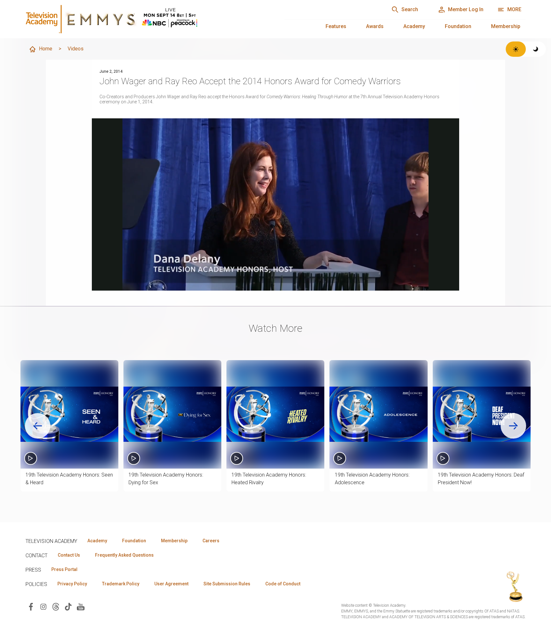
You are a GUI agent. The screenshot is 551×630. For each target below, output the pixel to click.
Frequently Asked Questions (124, 555)
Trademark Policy (120, 583)
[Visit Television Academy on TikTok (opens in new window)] (68, 606)
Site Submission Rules (226, 583)
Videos (76, 49)
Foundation (458, 26)
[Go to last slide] (37, 426)
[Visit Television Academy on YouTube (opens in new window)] (80, 606)
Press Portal (64, 569)
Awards (375, 26)
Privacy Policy (72, 583)
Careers (210, 540)
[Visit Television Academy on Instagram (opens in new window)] (43, 606)
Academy (414, 26)
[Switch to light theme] (516, 49)
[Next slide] (513, 426)
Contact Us (69, 555)
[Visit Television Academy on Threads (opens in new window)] (55, 606)
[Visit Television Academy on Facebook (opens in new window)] (31, 606)
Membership (505, 26)
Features (336, 26)
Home (45, 49)
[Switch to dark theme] (536, 49)
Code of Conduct (282, 583)
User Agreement (171, 583)
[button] (69, 414)
